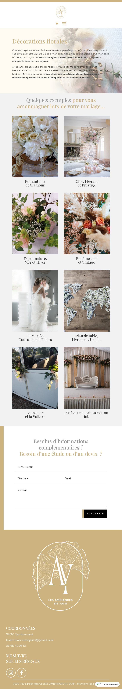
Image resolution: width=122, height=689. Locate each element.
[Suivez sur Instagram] (11, 673)
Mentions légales (87, 683)
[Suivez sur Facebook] (21, 673)
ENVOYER (94, 513)
